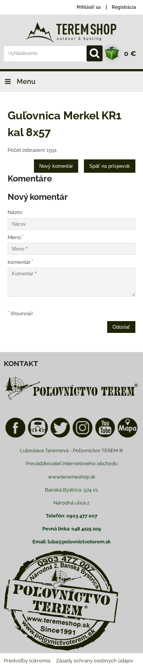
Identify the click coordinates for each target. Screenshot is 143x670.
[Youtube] (105, 436)
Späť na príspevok (109, 166)
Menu (25, 81)
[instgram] (82, 436)
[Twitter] (60, 436)
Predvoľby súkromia (27, 661)
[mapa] (127, 436)
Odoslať (121, 327)
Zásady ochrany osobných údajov (94, 661)
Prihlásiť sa (89, 7)
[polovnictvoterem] (71, 399)
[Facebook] (15, 436)
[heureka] (37, 436)
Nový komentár (56, 166)
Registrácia (124, 7)
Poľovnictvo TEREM (95, 450)
